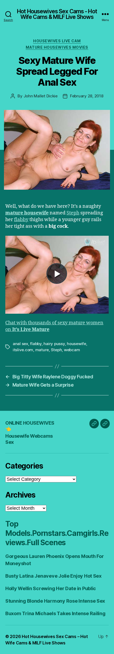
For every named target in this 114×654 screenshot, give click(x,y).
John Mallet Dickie (41, 95)
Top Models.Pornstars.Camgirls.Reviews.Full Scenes (56, 533)
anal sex (20, 343)
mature (42, 349)
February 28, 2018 (86, 95)
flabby (21, 220)
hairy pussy (54, 343)
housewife (76, 343)
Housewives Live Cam (57, 41)
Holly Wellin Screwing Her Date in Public (50, 588)
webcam (72, 349)
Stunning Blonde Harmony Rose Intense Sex (55, 601)
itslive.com (23, 349)
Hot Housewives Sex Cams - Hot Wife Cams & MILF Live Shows (57, 14)
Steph (73, 213)
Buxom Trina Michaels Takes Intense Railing (55, 613)
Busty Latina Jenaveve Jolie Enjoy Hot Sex (53, 576)
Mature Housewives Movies (57, 47)
